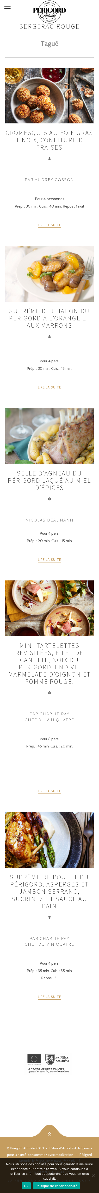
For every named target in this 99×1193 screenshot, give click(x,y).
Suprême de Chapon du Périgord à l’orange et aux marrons (49, 318)
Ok (26, 1186)
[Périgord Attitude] (49, 12)
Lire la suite (49, 225)
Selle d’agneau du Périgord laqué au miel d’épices (49, 480)
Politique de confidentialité (56, 1186)
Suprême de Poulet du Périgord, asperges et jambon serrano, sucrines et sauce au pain (49, 891)
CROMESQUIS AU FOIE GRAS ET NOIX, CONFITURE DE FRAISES (49, 140)
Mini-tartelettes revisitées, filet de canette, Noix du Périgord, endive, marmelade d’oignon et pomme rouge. (49, 664)
